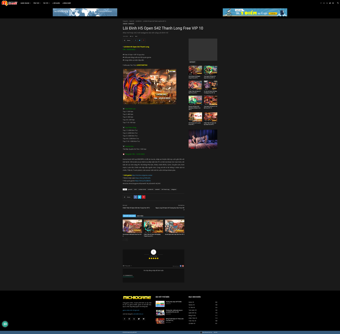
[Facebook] (321, 3)
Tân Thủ (36, 3)
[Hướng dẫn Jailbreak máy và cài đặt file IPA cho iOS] (160, 312)
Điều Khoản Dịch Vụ (207, 332)
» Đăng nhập (66, 3)
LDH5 (135, 189)
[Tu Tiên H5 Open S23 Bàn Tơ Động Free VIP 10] (210, 85)
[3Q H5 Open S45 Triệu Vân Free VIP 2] (174, 226)
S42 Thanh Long (143, 47)
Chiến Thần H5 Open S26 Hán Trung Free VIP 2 (136, 208)
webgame (173, 189)
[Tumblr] (327, 3)
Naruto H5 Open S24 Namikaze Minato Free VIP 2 (194, 108)
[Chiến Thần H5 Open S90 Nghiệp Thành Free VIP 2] (153, 226)
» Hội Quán (56, 3)
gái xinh (137, 310)
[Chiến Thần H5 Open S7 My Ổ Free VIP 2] (195, 85)
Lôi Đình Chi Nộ (142, 189)
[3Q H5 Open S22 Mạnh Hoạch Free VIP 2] (195, 70)
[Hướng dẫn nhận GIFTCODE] (160, 304)
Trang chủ (125, 21)
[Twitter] (330, 3)
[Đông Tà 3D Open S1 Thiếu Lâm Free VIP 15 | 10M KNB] (160, 321)
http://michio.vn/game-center (142, 175)
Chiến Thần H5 (147, 232)
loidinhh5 (157, 189)
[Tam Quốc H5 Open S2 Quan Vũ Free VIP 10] (210, 70)
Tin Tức (45, 3)
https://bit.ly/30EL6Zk (142, 178)
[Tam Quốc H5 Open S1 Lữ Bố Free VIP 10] (210, 100)
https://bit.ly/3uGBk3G (143, 181)
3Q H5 (124, 232)
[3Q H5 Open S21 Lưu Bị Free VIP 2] (195, 117)
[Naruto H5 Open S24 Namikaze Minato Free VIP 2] (195, 100)
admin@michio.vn (138, 314)
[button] (338, 3)
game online (126, 310)
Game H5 (131, 21)
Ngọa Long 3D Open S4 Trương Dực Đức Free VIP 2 (170, 209)
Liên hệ (215, 332)
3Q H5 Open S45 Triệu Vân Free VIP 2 (174, 234)
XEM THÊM (140, 216)
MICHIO (135, 332)
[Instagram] (324, 3)
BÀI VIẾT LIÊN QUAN (129, 216)
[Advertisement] (203, 50)
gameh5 (130, 189)
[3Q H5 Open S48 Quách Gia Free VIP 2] (132, 226)
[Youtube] (333, 3)
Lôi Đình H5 (138, 21)
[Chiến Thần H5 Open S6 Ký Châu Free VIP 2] (210, 117)
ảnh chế (132, 310)
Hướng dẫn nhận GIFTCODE (174, 301)
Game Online (25, 3)
